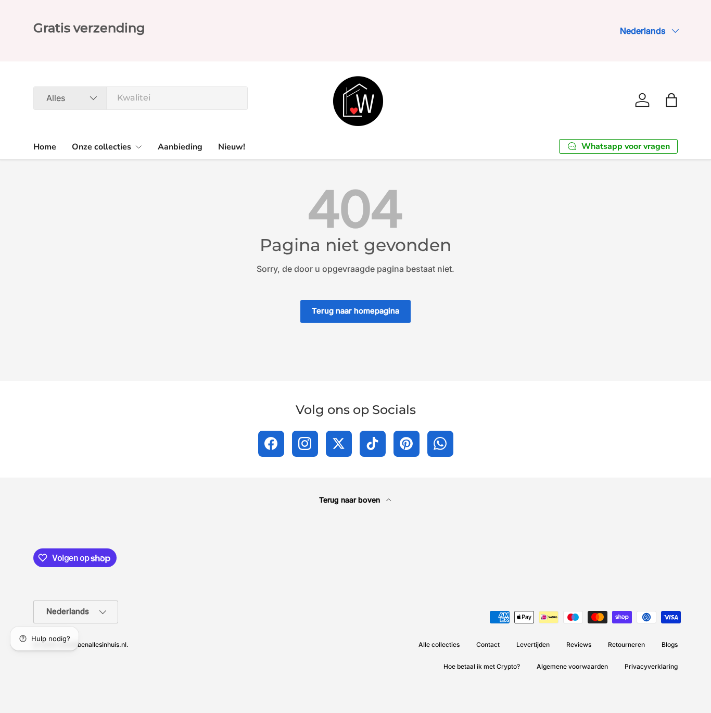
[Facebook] (271, 444)
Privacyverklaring (651, 666)
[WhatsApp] (440, 444)
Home (44, 147)
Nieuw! (231, 147)
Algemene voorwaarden (572, 666)
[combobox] (140, 97)
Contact (488, 644)
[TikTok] (373, 444)
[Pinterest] (406, 444)
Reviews (578, 644)
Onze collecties (101, 147)
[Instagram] (305, 444)
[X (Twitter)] (339, 444)
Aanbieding (180, 147)
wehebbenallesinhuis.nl (92, 644)
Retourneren (626, 644)
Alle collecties (439, 644)
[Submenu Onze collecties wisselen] (138, 147)
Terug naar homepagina (355, 311)
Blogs (670, 644)
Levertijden (533, 644)
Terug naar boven (350, 499)
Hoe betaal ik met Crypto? (481, 666)
